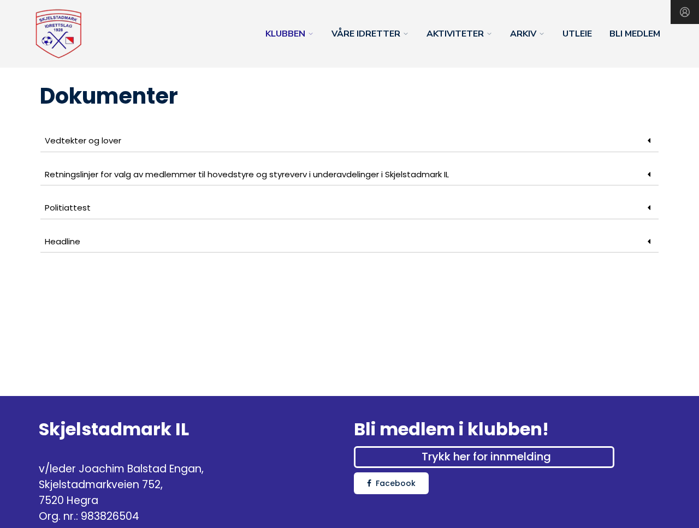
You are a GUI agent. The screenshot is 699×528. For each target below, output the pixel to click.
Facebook (396, 483)
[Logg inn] (685, 12)
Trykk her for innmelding (486, 456)
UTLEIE (577, 34)
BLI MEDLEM (634, 34)
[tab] (349, 141)
